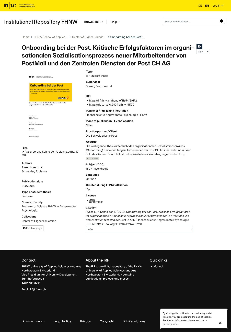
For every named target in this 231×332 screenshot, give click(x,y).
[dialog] (194, 319)
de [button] (200, 5)
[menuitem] (95, 21)
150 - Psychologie (97, 168)
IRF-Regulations (134, 321)
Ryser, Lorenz (30, 167)
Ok (220, 323)
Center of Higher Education (89, 37)
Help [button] (114, 22)
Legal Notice (62, 321)
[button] (92, 158)
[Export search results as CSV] (200, 46)
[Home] (19, 5)
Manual (158, 266)
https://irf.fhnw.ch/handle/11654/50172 (113, 100)
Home (25, 37)
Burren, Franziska (97, 86)
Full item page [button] (34, 228)
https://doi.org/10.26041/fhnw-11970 (111, 104)
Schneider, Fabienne (34, 171)
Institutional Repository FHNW (40, 21)
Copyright (107, 321)
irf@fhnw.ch (38, 289)
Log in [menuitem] (217, 5)
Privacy (86, 321)
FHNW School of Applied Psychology (51, 37)
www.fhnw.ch (35, 321)
